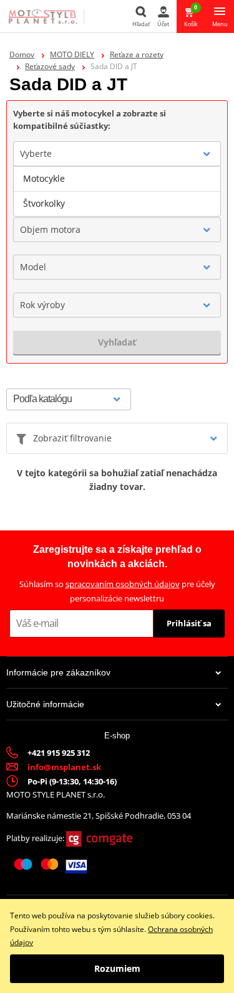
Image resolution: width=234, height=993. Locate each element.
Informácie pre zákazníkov (58, 672)
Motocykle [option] (44, 178)
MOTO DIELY (72, 54)
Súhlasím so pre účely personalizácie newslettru (117, 591)
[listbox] (117, 191)
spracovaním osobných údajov (123, 584)
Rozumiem (117, 968)
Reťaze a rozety (136, 54)
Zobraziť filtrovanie (72, 438)
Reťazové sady (50, 66)
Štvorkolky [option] (44, 203)
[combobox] (117, 153)
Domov (21, 54)
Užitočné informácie (45, 704)
